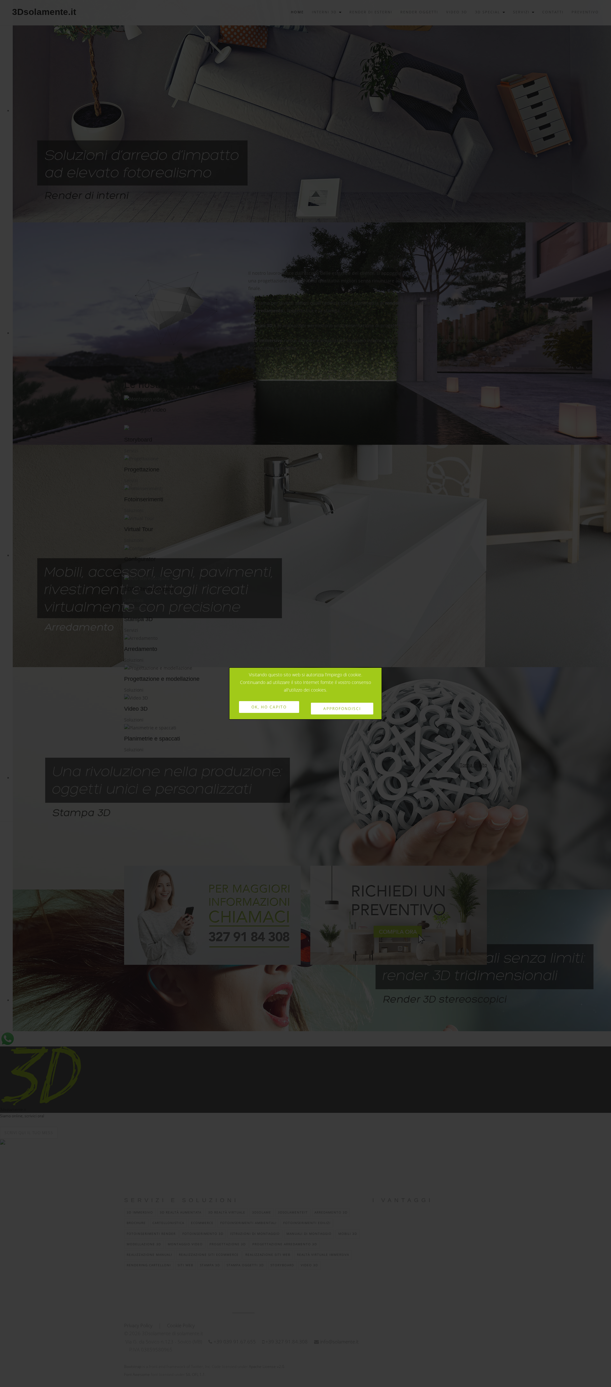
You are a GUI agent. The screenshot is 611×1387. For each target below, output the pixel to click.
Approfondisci (342, 708)
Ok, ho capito (269, 707)
